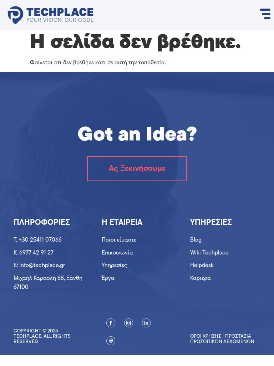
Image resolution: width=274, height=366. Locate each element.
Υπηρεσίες (114, 265)
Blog (196, 240)
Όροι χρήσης (205, 336)
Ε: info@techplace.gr (39, 265)
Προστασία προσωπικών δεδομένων (222, 339)
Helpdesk (202, 265)
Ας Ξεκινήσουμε (137, 169)
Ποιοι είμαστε (119, 240)
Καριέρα (200, 278)
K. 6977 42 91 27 (34, 253)
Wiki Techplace (209, 253)
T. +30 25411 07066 (38, 240)
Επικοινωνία (117, 253)
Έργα (108, 278)
